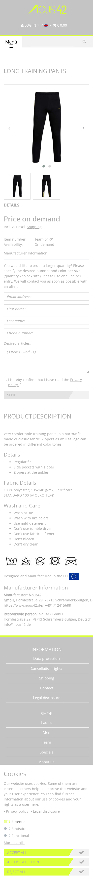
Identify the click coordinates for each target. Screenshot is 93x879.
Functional (20, 835)
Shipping (34, 226)
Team (46, 742)
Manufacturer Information (25, 253)
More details (14, 842)
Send (11, 394)
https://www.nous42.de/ (23, 605)
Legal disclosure (46, 697)
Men (46, 732)
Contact (46, 687)
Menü (11, 44)
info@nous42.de (17, 624)
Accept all (17, 852)
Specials (46, 752)
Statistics (19, 828)
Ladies (46, 722)
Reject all (16, 871)
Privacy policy (17, 811)
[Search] (84, 41)
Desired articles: (17, 343)
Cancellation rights (46, 668)
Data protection (46, 658)
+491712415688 (57, 605)
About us (46, 761)
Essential (19, 821)
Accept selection (23, 862)
